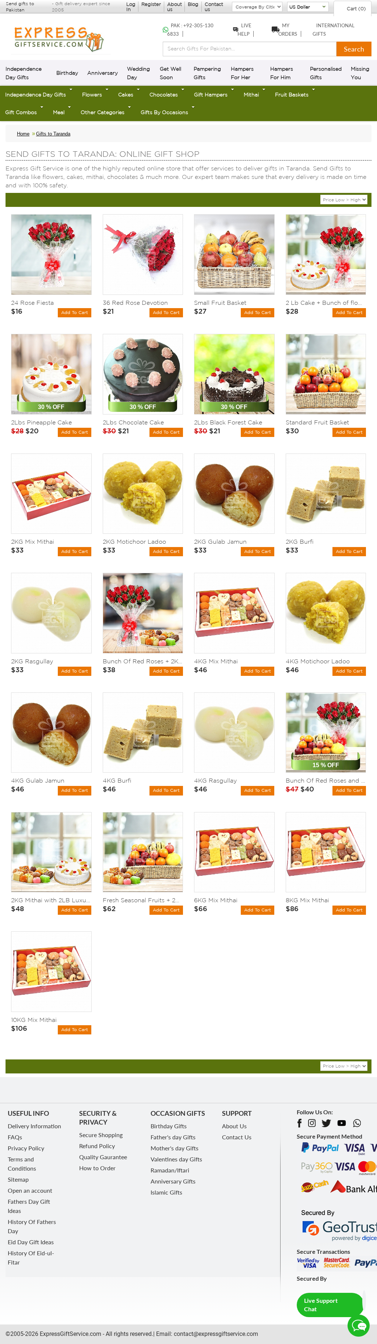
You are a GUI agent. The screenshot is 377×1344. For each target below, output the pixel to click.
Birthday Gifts (169, 1125)
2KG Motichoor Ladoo (134, 541)
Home (23, 134)
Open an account (30, 1190)
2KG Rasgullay (32, 661)
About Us (234, 1125)
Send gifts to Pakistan (20, 6)
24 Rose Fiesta (32, 302)
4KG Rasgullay (215, 780)
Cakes (125, 95)
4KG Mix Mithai (216, 661)
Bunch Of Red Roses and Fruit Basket (326, 780)
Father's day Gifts (173, 1136)
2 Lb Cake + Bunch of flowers (326, 302)
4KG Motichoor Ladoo (318, 661)
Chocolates (163, 95)
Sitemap (18, 1179)
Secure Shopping (101, 1134)
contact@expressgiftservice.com (215, 1333)
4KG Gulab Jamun (37, 780)
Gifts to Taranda (53, 134)
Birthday (67, 73)
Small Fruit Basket (220, 302)
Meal (58, 112)
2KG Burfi (300, 541)
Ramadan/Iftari (170, 1170)
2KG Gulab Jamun (220, 541)
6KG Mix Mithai (215, 900)
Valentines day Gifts (176, 1159)
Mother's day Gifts (174, 1147)
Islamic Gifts (166, 1192)
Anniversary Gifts (173, 1181)
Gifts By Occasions (164, 112)
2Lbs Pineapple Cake (41, 422)
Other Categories (102, 112)
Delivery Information (34, 1125)
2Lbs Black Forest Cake (228, 422)
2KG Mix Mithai (32, 541)
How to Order (97, 1167)
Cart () (355, 8)
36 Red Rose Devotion (135, 302)
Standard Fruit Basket (317, 422)
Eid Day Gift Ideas (31, 1241)
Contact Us (236, 1136)
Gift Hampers (211, 95)
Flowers (92, 95)
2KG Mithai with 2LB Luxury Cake (51, 900)
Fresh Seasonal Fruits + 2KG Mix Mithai (143, 900)
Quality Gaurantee (103, 1156)
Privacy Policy (26, 1147)
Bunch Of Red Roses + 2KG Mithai (143, 661)
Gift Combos (21, 112)
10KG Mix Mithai (34, 1019)
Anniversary (102, 73)
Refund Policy (97, 1145)
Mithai (251, 95)
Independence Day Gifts (35, 95)
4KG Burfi (117, 780)
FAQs (15, 1136)
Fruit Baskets (292, 95)
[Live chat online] (359, 1326)
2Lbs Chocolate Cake (133, 422)
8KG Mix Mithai (307, 900)
